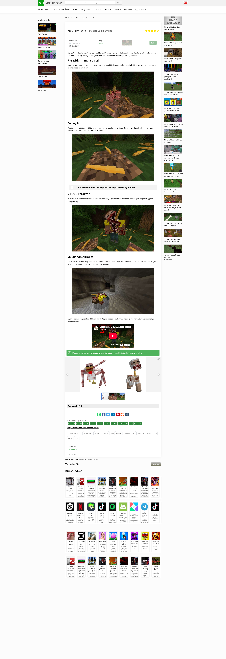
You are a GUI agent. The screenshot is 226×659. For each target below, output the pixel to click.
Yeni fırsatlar (88, 433)
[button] (158, 359)
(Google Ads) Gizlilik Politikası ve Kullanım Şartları (81, 460)
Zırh (155, 433)
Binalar (108, 9)
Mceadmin (73, 449)
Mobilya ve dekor (129, 433)
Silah (112, 433)
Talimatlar (98, 9)
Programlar (85, 9)
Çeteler (100, 43)
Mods (75, 9)
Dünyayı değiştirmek (74, 433)
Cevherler (140, 433)
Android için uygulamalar (134, 9)
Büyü (76, 438)
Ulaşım (149, 433)
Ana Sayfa (45, 9)
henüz (117, 9)
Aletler (70, 438)
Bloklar (118, 433)
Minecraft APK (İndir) (61, 9)
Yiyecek (105, 433)
